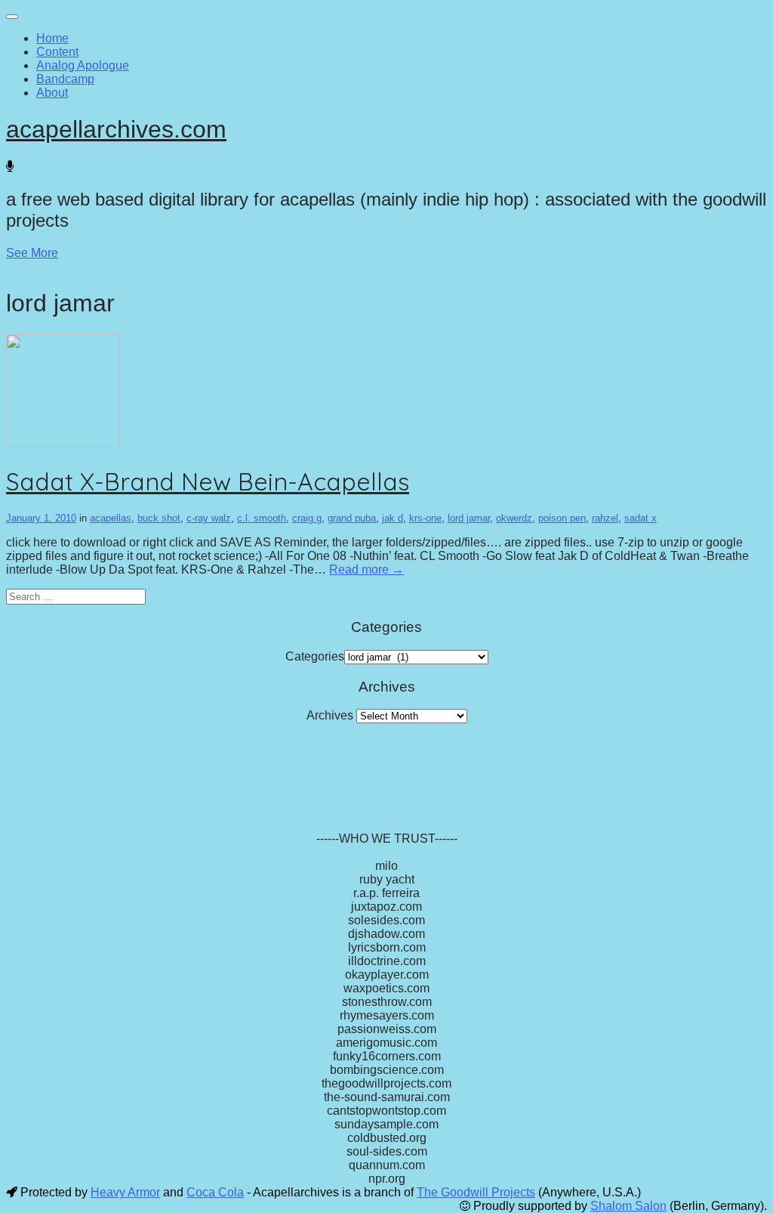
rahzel (605, 518)
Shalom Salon (628, 1205)
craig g (307, 518)
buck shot (158, 518)
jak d (392, 518)
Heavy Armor (125, 1192)
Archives (329, 715)
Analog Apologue (82, 65)
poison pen (562, 518)
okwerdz (514, 518)
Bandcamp (65, 79)
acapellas (110, 518)
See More (32, 252)
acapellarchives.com (116, 129)
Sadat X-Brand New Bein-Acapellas (207, 481)
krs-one (425, 518)
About (52, 92)
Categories (314, 656)
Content (57, 51)
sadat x (640, 518)
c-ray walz (208, 518)
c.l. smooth (261, 518)
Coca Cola (215, 1192)
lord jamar (469, 518)
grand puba (352, 518)
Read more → (366, 569)
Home (52, 38)
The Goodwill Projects (476, 1192)
